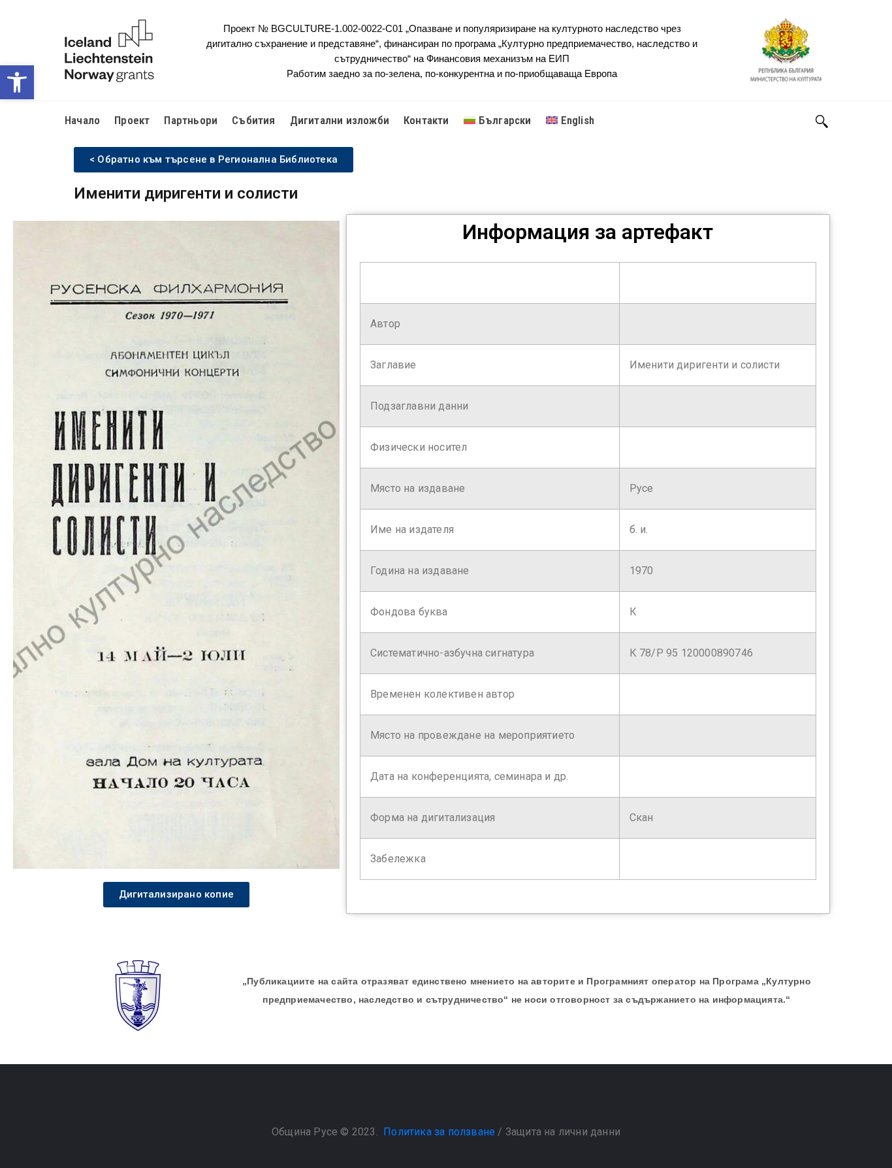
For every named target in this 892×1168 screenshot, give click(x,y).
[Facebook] (433, 1099)
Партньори (190, 120)
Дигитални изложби (339, 120)
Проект (132, 120)
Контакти (426, 120)
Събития (253, 120)
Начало (82, 120)
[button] (17, 82)
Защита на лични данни (562, 1132)
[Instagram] (459, 1099)
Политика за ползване (439, 1132)
